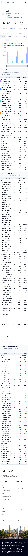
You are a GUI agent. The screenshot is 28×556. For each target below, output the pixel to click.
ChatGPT (17, 72)
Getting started (20, 486)
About (4, 509)
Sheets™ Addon (6, 499)
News (4, 493)
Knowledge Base (21, 509)
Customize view (6, 77)
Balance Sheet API (7, 175)
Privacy (5, 521)
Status (18, 491)
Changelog (5, 515)
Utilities (20, 7)
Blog (17, 515)
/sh (10, 40)
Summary (4, 28)
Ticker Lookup (6, 490)
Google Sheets (6, 74)
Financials (12, 28)
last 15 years (6, 33)
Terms (10, 521)
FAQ (3, 512)
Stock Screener (6, 496)
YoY (17, 40)
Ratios (19, 28)
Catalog (18, 512)
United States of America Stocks (9, 7)
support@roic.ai (18, 521)
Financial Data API (6, 486)
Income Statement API (8, 72)
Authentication (20, 489)
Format (23, 36)
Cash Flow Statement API (8, 348)
